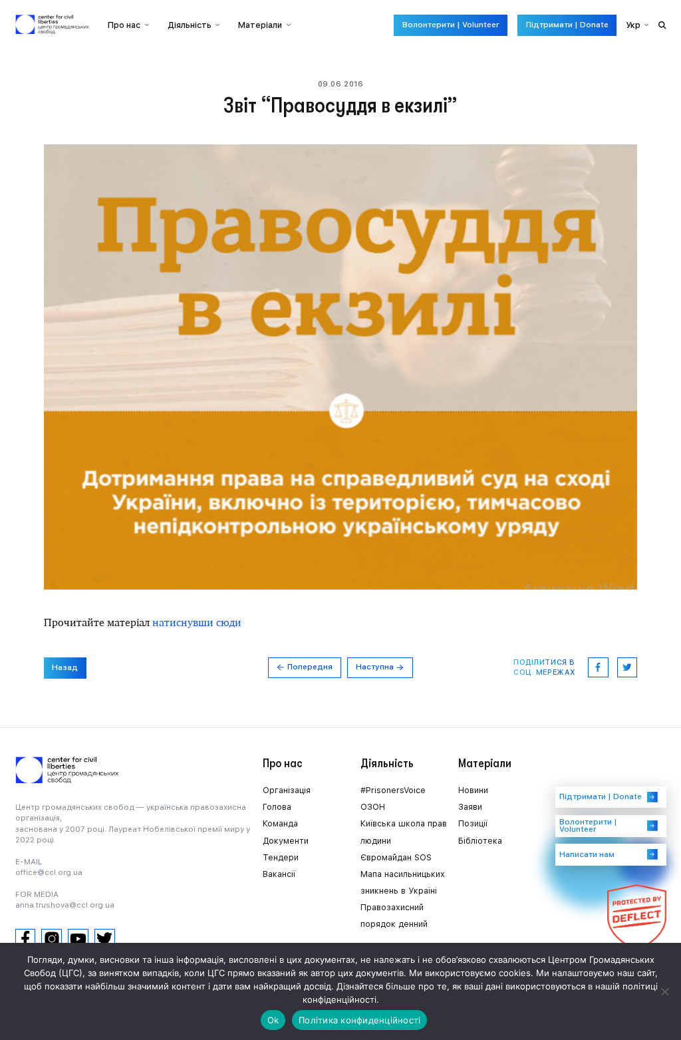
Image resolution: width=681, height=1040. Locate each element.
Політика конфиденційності (359, 1020)
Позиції (472, 823)
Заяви (470, 807)
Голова (277, 807)
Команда (280, 823)
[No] (664, 991)
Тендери (281, 857)
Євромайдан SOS (396, 857)
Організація (287, 790)
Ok (273, 1020)
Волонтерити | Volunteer (450, 24)
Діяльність (189, 25)
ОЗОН (372, 807)
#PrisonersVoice (393, 790)
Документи (286, 841)
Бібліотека (480, 841)
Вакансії (279, 874)
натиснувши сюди (196, 622)
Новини (473, 790)
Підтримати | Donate (567, 24)
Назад (65, 667)
